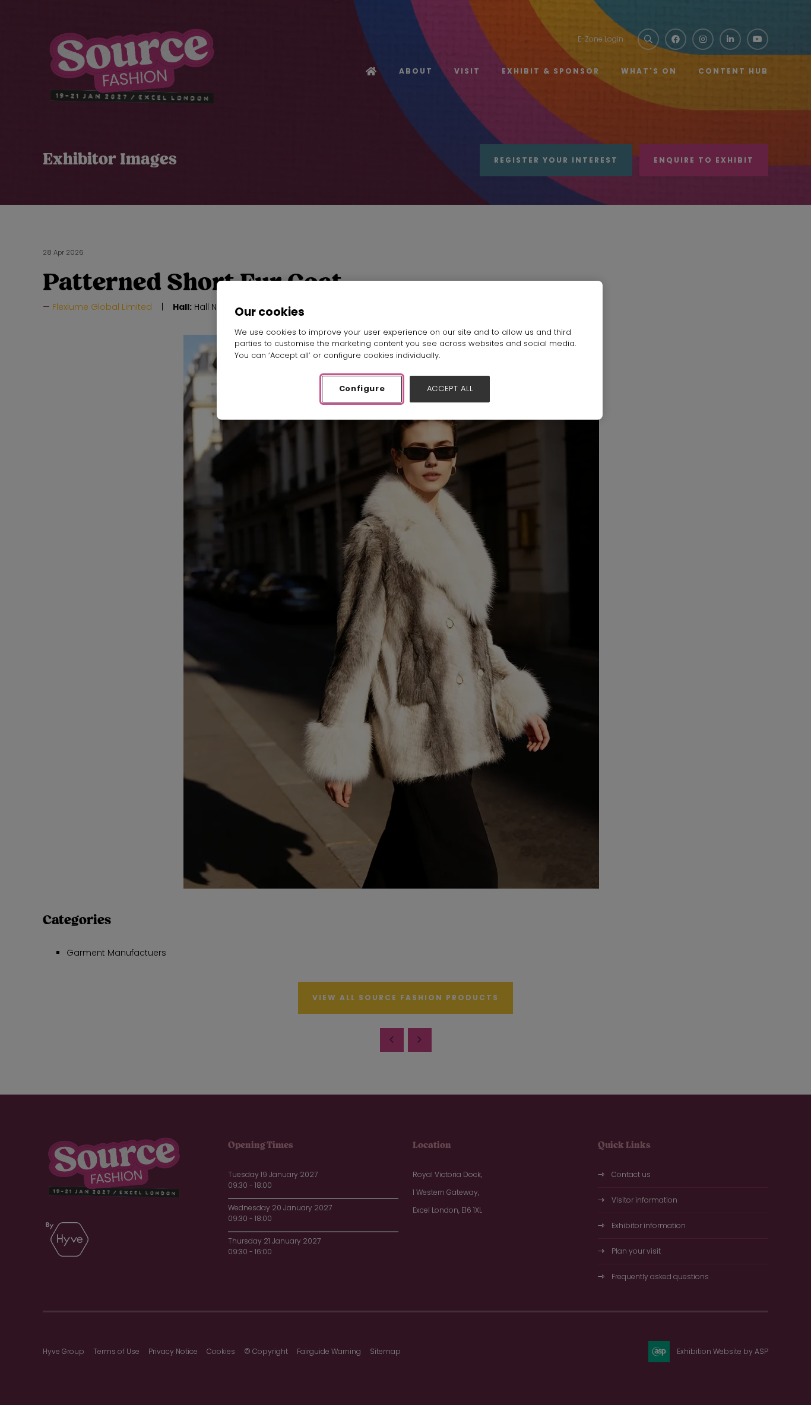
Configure (362, 388)
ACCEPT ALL (450, 388)
